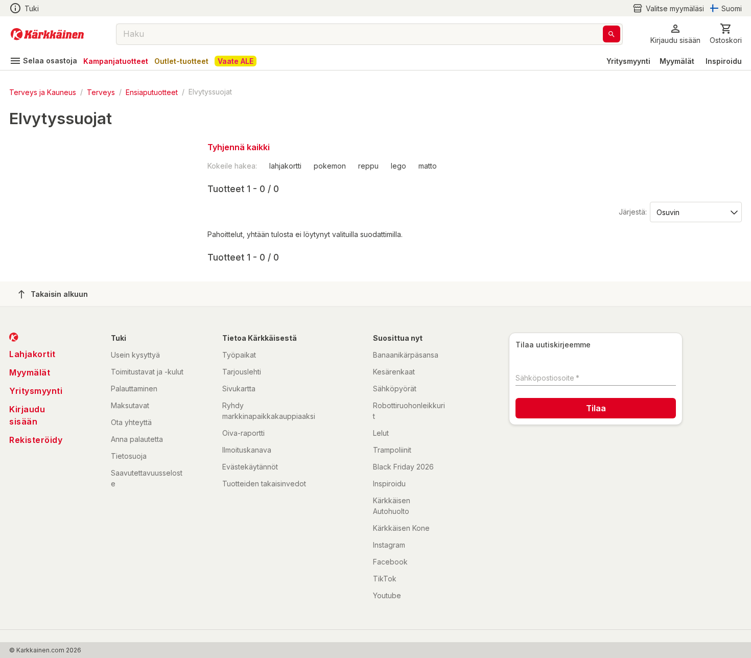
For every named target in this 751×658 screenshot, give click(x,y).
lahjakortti (285, 165)
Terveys (101, 91)
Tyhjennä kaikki (238, 147)
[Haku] (611, 34)
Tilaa (596, 408)
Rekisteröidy (35, 440)
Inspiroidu (724, 61)
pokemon (330, 165)
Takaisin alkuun (59, 294)
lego (398, 165)
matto (427, 165)
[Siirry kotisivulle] (47, 34)
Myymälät (677, 61)
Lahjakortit (32, 354)
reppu (368, 165)
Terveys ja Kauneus (42, 91)
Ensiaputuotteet (152, 91)
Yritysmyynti (628, 61)
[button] (668, 8)
